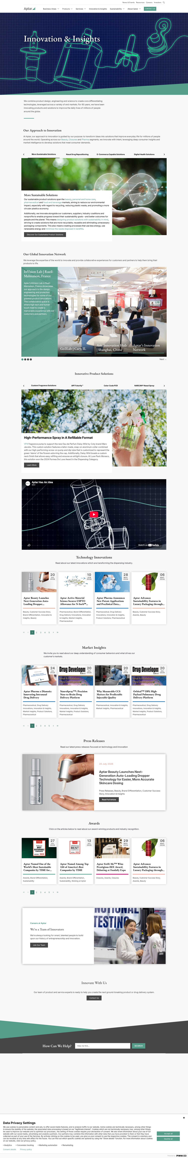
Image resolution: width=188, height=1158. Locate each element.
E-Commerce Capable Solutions (111, 154)
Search (139, 1046)
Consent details (9, 1149)
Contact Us (150, 9)
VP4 (26, 444)
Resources (140, 2)
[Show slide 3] (28, 359)
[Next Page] (53, 632)
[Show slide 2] (25, 359)
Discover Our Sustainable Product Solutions (45, 234)
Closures (73, 139)
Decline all (168, 1139)
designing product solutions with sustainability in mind (82, 219)
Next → (163, 359)
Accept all (168, 1133)
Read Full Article (109, 799)
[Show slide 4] (31, 359)
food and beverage (52, 202)
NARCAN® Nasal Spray (144, 385)
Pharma (85, 139)
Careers (149, 2)
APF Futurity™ (77, 385)
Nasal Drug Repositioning (77, 154)
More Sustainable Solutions (44, 154)
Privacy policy (26, 1149)
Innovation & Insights (98, 9)
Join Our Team (39, 945)
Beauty (64, 139)
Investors (157, 2)
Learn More (31, 465)
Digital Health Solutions (144, 154)
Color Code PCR (111, 385)
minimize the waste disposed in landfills (64, 229)
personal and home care (83, 199)
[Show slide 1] (22, 359)
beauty (68, 199)
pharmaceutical (31, 202)
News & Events (129, 2)
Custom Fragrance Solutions (43, 385)
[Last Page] (58, 632)
